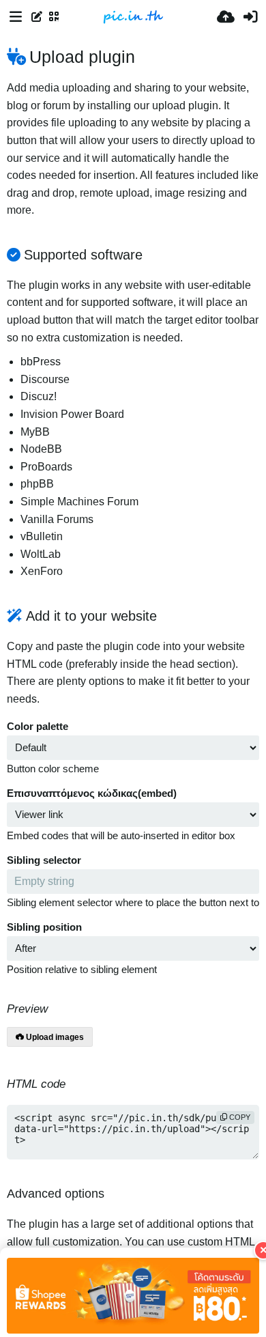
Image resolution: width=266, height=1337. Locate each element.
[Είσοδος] (250, 17)
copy (238, 1117)
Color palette (37, 726)
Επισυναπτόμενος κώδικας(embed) (92, 793)
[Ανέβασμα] (226, 17)
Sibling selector (44, 860)
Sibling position (44, 927)
